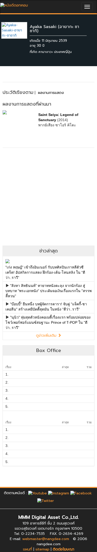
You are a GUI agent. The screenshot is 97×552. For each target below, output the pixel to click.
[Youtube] (37, 493)
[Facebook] (81, 493)
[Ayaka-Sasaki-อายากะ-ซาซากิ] (18, 30)
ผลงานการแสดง (51, 92)
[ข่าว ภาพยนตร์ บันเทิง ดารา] (14, 4)
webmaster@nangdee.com (45, 539)
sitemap (42, 549)
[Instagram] (58, 493)
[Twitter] (45, 500)
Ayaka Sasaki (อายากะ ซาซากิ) (54, 29)
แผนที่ (27, 549)
